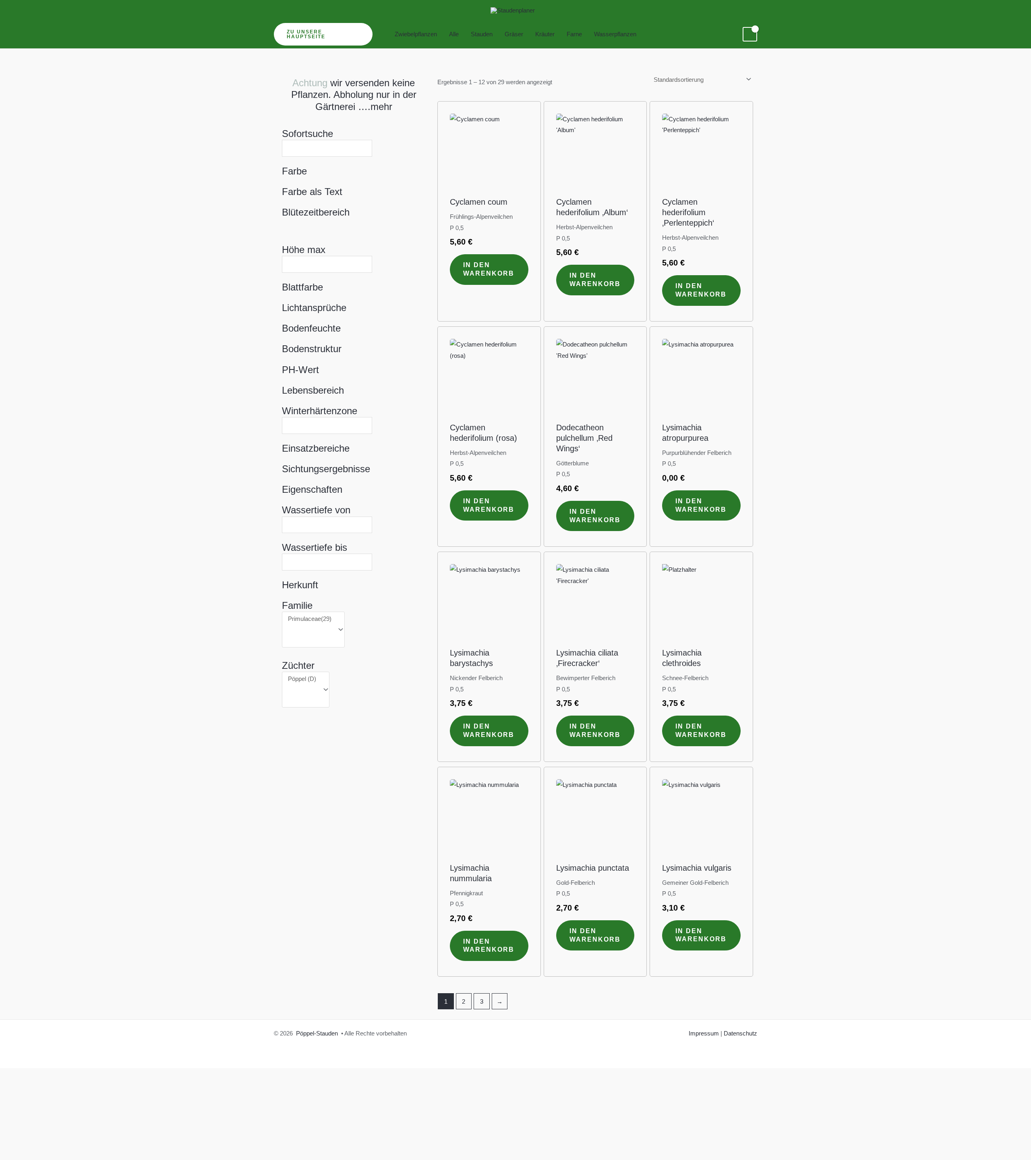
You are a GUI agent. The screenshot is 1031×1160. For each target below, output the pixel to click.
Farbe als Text (312, 191)
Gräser (514, 34)
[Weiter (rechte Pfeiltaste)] (40, 1153)
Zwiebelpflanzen (416, 34)
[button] (323, 34)
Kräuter (545, 34)
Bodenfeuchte (311, 328)
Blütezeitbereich (316, 212)
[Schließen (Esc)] (95, 1139)
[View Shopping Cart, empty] (750, 34)
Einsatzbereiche (316, 448)
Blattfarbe (302, 287)
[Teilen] (68, 1139)
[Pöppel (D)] (302, 679)
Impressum (704, 1033)
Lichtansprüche (314, 307)
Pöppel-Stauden (317, 1033)
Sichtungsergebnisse (326, 468)
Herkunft (300, 584)
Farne (574, 34)
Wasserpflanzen (615, 34)
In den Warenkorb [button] (488, 269)
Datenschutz (740, 1033)
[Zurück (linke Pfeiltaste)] (13, 1153)
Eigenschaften (312, 489)
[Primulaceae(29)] (309, 619)
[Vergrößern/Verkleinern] (13, 1139)
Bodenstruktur (312, 348)
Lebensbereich (313, 390)
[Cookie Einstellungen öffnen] (60, 1126)
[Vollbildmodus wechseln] (40, 1139)
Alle (454, 34)
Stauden (482, 34)
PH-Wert (300, 369)
